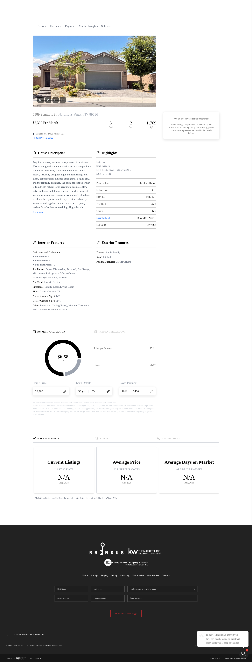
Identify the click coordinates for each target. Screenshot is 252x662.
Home (85, 575)
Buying (104, 575)
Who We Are (153, 575)
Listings (94, 575)
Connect (166, 575)
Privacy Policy (216, 658)
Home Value (138, 575)
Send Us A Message (126, 613)
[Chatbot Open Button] (244, 654)
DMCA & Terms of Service (235, 658)
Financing (125, 575)
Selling (114, 575)
